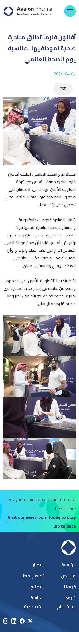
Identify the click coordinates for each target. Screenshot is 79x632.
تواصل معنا (32, 575)
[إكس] (30, 621)
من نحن (68, 575)
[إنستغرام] (5, 621)
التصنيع (37, 586)
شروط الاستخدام (66, 602)
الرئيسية (68, 564)
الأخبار (38, 564)
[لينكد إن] (13, 621)
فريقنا (70, 586)
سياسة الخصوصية (34, 602)
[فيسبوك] (22, 621)
